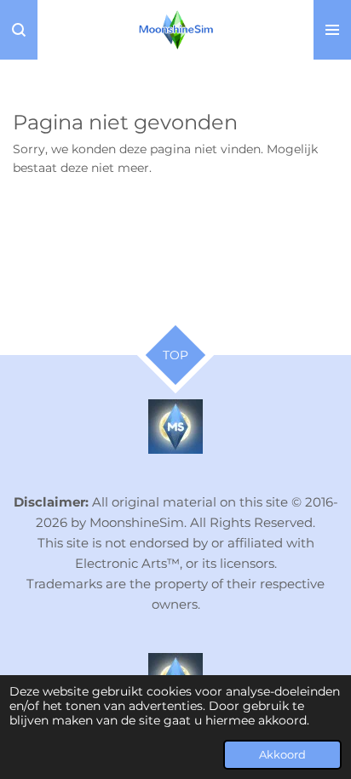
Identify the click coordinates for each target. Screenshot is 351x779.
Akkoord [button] (282, 754)
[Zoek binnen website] (18, 30)
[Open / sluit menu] (332, 30)
